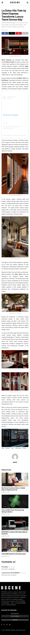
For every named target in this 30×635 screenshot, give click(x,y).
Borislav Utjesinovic (8, 484)
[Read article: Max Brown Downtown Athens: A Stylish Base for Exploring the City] (15, 479)
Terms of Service (11, 605)
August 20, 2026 (6, 556)
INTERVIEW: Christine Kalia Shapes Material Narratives (14, 533)
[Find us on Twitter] (4, 624)
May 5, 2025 (4, 30)
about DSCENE (22, 603)
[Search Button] (27, 2)
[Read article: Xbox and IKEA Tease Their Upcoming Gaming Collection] (15, 501)
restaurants (18, 448)
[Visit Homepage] (15, 2)
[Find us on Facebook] (1, 624)
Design (5, 506)
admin (15, 462)
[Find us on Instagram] (7, 624)
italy (12, 448)
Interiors (7, 448)
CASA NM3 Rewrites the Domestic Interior (14, 554)
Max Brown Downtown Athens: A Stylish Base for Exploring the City (13, 489)
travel (24, 448)
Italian (26, 66)
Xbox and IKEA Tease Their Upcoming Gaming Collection (13, 511)
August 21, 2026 (6, 536)
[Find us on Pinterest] (9, 624)
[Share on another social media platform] (25, 33)
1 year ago (12, 567)
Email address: (15, 613)
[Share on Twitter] (12, 33)
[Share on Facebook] (5, 33)
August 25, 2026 (6, 492)
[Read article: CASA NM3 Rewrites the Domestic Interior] (15, 545)
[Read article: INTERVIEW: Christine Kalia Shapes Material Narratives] (15, 523)
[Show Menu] (2, 2)
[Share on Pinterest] (19, 33)
